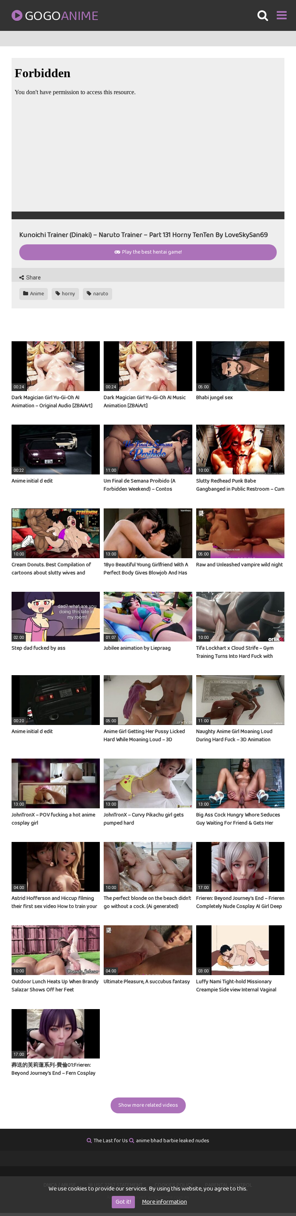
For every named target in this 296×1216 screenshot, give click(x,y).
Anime (36, 294)
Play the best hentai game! (151, 252)
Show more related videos (148, 1105)
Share (33, 277)
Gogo (61, 16)
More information (164, 1202)
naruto (100, 294)
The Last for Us (111, 1140)
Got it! (123, 1202)
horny (68, 294)
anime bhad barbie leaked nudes (172, 1140)
